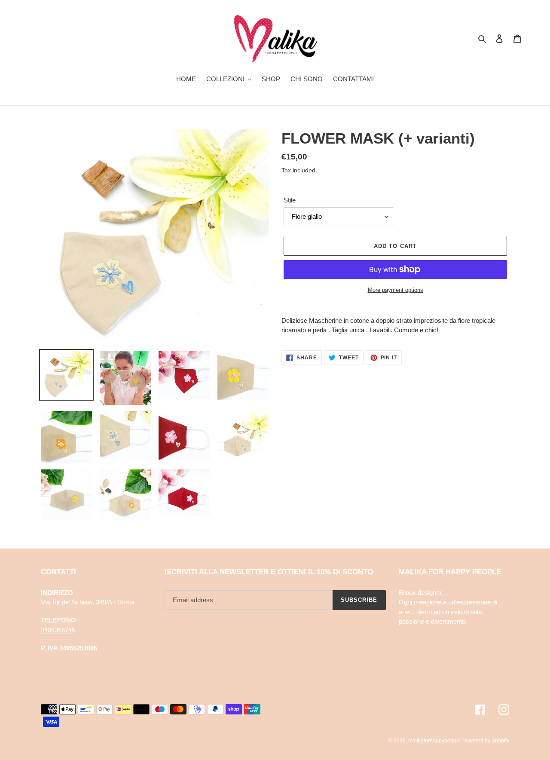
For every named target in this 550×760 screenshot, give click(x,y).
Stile (290, 200)
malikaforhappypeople (434, 741)
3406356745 (58, 630)
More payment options (395, 290)
